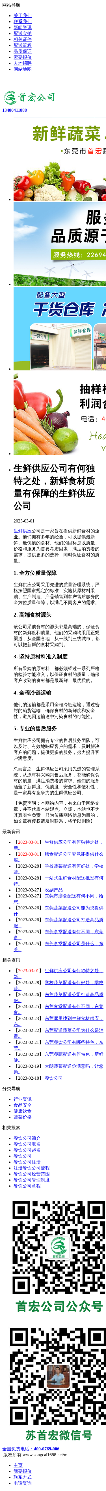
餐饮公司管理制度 (32, 1179)
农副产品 (54, 889)
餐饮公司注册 (27, 1162)
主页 (18, 1465)
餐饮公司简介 (27, 1138)
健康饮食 (23, 1111)
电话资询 (23, 1483)
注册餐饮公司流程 (32, 1168)
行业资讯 (23, 1099)
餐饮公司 (54, 1078)
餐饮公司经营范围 (32, 1173)
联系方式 (23, 1477)
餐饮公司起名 (27, 1150)
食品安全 (23, 1105)
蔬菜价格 (23, 1117)
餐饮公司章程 (27, 1185)
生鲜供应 (23, 530)
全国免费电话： (30, 1448)
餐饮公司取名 (27, 1144)
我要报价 (23, 1471)
